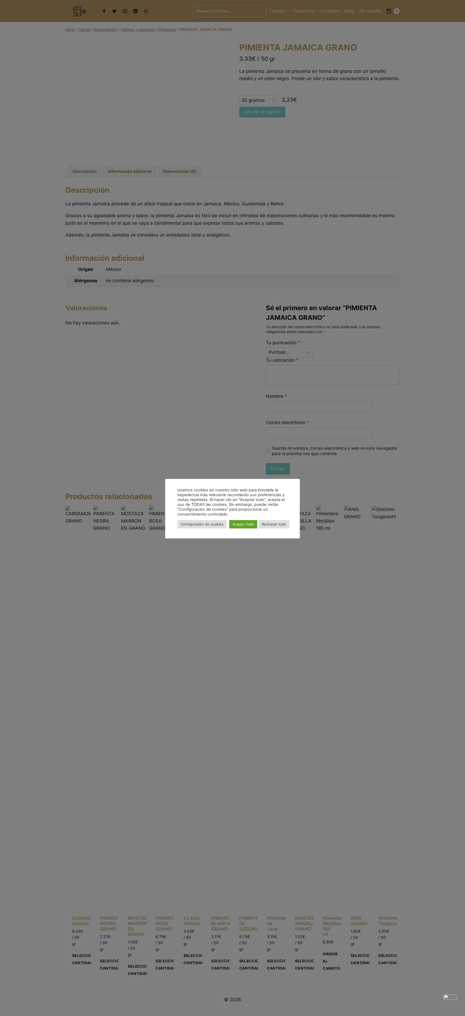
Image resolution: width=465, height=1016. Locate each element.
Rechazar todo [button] (274, 524)
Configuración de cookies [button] (202, 524)
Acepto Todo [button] (243, 524)
